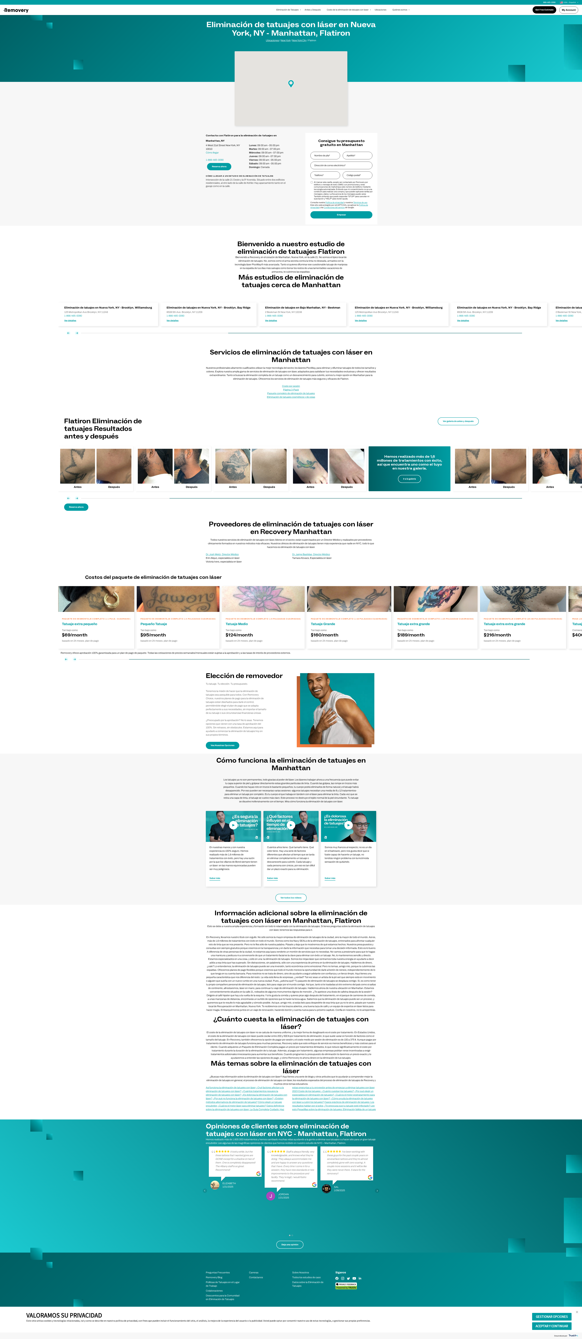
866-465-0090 (549, 2)
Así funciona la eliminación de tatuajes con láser (231, 1087)
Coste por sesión (291, 386)
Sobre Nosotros (300, 1272)
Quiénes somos (399, 10)
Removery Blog (214, 1277)
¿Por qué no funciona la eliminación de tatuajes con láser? (243, 1098)
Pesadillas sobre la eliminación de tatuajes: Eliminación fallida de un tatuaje (336, 1109)
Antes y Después (313, 10)
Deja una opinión (289, 1244)
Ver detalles (70, 320)
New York (285, 40)
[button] (577, 1312)
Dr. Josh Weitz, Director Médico (222, 554)
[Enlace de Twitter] (348, 1280)
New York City (299, 40)
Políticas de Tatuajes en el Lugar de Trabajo (223, 1284)
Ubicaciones (380, 10)
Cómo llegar (212, 152)
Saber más (214, 878)
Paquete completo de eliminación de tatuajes (291, 393)
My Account (569, 10)
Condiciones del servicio (334, 207)
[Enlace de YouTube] (354, 1280)
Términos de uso (360, 202)
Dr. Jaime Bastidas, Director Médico (311, 554)
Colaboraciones (214, 1290)
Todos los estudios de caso (306, 1277)
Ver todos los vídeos (291, 898)
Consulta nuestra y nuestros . (339, 202)
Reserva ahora (219, 166)
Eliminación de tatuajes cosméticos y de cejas (291, 397)
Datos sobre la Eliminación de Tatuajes (307, 1284)
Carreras (253, 1272)
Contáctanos (256, 1277)
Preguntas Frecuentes (218, 1272)
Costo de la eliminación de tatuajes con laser (348, 10)
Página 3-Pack (291, 389)
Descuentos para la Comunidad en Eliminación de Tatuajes (222, 1297)
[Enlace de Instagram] (343, 1280)
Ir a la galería (409, 479)
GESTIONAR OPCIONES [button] (552, 1316)
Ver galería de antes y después (458, 421)
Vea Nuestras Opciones (222, 745)
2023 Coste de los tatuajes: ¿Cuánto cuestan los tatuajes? (323, 1091)
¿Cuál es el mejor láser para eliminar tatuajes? (242, 1105)
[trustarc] (573, 1336)
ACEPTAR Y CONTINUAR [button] (552, 1326)
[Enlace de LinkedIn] (360, 1280)
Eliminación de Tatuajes (287, 10)
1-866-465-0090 (215, 160)
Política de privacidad (334, 202)
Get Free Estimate (544, 10)
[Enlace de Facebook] (337, 1280)
